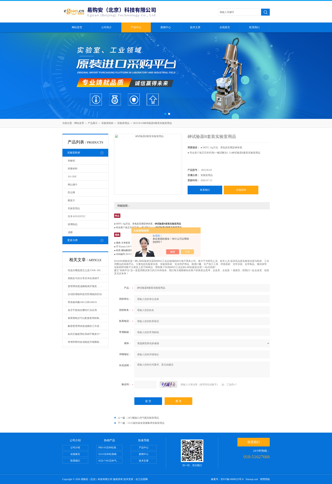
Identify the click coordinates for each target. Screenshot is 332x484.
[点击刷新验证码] (168, 384)
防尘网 (71, 192)
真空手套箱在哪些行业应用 (82, 310)
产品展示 (93, 123)
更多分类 (72, 240)
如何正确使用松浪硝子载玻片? (84, 334)
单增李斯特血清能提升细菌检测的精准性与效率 (88, 342)
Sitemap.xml (252, 479)
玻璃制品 (72, 224)
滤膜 (70, 232)
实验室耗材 (107, 123)
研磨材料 (72, 168)
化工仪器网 (142, 479)
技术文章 (195, 27)
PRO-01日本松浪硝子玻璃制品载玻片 (110, 447)
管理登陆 (265, 479)
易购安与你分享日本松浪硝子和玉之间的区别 (88, 278)
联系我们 (254, 27)
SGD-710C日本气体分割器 (110, 460)
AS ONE (72, 176)
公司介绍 (75, 447)
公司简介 (106, 27)
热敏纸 (71, 160)
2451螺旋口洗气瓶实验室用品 (143, 418)
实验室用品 (123, 123)
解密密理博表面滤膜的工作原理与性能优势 (88, 326)
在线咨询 (241, 190)
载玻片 (71, 200)
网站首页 (77, 27)
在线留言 (225, 27)
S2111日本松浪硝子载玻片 (110, 454)
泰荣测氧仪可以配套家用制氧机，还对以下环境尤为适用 (88, 318)
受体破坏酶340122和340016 (82, 302)
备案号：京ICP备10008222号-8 (227, 479)
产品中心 (136, 27)
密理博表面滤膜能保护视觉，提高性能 (88, 286)
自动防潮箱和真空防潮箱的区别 (85, 294)
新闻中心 (165, 27)
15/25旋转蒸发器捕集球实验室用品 (145, 423)
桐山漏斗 (72, 184)
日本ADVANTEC (77, 216)
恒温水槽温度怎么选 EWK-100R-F (86, 270)
